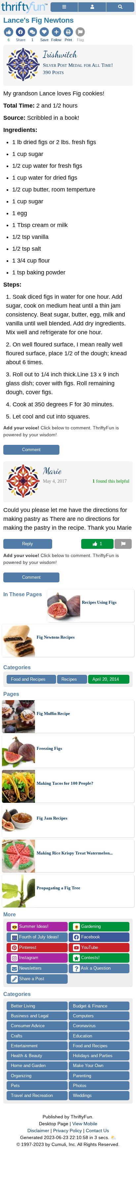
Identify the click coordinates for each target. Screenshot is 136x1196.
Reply (27, 543)
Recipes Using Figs (99, 602)
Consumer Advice (28, 1025)
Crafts (16, 1035)
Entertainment (24, 1045)
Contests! (90, 957)
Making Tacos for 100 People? (65, 783)
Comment (31, 449)
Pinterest (27, 947)
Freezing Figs (49, 748)
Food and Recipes (28, 679)
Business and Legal (30, 1015)
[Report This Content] (123, 544)
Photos (79, 1085)
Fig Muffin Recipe (53, 713)
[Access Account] (92, 7)
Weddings (82, 1095)
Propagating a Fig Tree (58, 887)
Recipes (69, 679)
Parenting (82, 1075)
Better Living (23, 1006)
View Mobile (84, 1123)
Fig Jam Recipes (52, 818)
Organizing (21, 1075)
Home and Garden (28, 1065)
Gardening (87, 927)
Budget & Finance (90, 1006)
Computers (83, 1015)
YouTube (89, 947)
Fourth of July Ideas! (35, 937)
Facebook (90, 936)
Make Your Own (88, 1065)
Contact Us (97, 1130)
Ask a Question (95, 968)
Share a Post (31, 978)
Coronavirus (84, 1025)
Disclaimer (38, 1130)
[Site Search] (120, 7)
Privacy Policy (67, 1130)
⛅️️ (113, 1137)
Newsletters (30, 968)
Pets (15, 1085)
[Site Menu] (64, 7)
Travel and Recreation (32, 1095)
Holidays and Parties (93, 1055)
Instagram (28, 957)
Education (82, 1035)
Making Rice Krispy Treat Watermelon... (75, 853)
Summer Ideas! (30, 927)
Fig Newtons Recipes (56, 637)
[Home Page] (24, 4)
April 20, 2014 (105, 679)
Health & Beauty (26, 1055)
